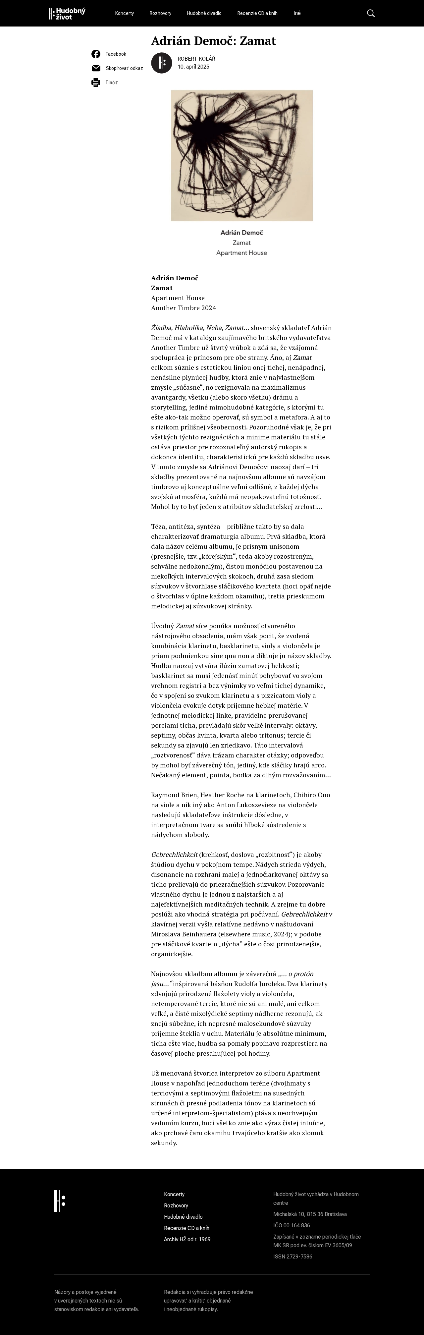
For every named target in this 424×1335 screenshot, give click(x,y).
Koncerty (124, 13)
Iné (297, 13)
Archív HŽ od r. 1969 (187, 1239)
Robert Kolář (196, 59)
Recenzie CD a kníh (258, 13)
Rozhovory (160, 13)
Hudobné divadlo (204, 13)
